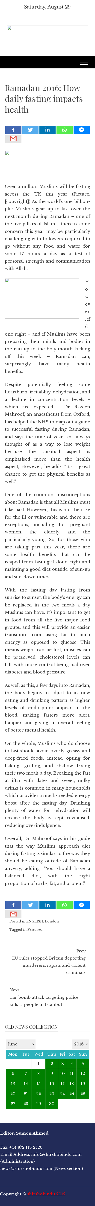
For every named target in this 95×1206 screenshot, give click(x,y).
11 (72, 1073)
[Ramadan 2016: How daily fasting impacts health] (47, 121)
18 (72, 1083)
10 (62, 1073)
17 (63, 1083)
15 (38, 1083)
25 (71, 1094)
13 (13, 1083)
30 (51, 1103)
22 (38, 1094)
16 (52, 1083)
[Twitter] (30, 130)
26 (82, 1094)
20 (12, 1094)
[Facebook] (13, 130)
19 (83, 1083)
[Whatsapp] (64, 130)
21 (26, 1094)
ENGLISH (34, 921)
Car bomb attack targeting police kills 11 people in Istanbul (43, 997)
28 (26, 1103)
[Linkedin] (47, 130)
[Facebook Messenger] (82, 130)
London (52, 921)
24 (62, 1094)
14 (26, 1083)
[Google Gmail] (13, 139)
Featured (34, 930)
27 (13, 1103)
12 (83, 1073)
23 (51, 1094)
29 (38, 1103)
